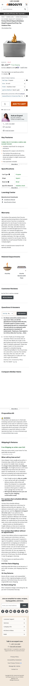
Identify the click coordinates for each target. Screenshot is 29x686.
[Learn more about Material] (8, 182)
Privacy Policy (15, 657)
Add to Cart (19, 104)
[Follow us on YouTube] (10, 611)
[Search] (25, 9)
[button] (14, 619)
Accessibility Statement (15, 660)
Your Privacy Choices (14, 663)
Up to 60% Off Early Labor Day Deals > (14, 13)
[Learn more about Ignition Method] (27, 90)
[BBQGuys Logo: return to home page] (14, 4)
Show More (14, 164)
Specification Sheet (10, 202)
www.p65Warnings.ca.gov (10, 433)
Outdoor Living (10, 16)
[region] (14, 46)
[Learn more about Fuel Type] (27, 80)
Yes (14, 361)
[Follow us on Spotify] (26, 611)
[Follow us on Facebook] (2, 611)
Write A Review (7, 297)
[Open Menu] (2, 4)
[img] (14, 46)
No (16, 361)
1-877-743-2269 (14, 1)
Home (2, 16)
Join (24, 605)
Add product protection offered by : (13, 93)
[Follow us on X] (6, 611)
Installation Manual (9, 199)
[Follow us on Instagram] (14, 611)
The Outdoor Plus (6, 28)
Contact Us (14, 669)
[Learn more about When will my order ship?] (9, 74)
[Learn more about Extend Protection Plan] (27, 96)
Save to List (6, 110)
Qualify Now (23, 67)
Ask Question (22, 313)
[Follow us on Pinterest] (18, 611)
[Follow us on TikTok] (22, 611)
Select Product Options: (8, 78)
